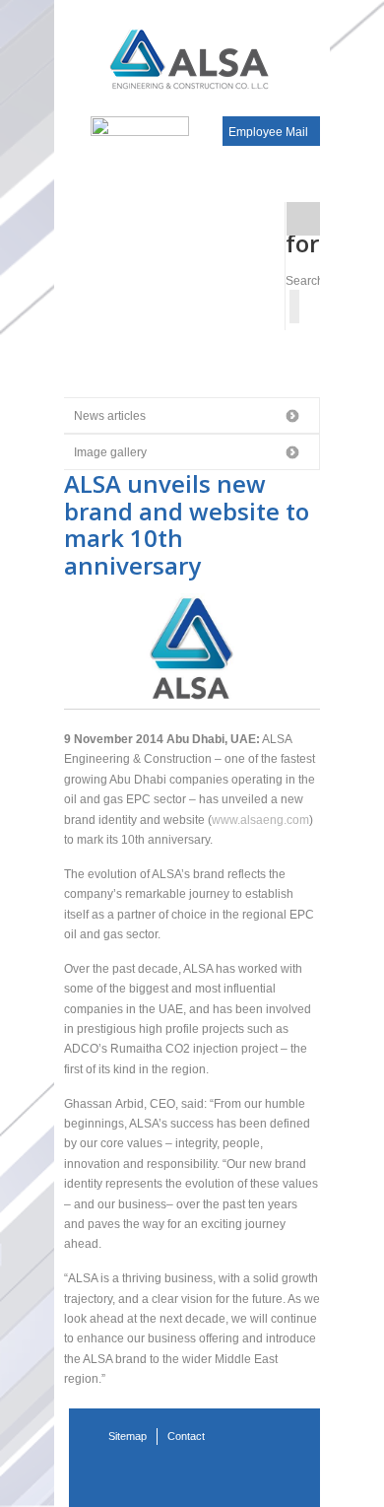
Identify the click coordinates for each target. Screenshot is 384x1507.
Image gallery (110, 452)
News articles (110, 416)
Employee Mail (268, 132)
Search (305, 281)
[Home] (192, 58)
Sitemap (127, 1436)
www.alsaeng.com (260, 820)
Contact (186, 1436)
